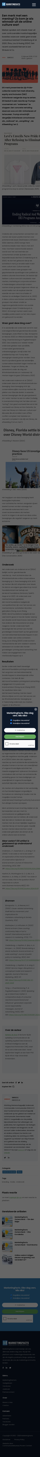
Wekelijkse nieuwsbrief (21, 723)
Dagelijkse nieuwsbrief (21, 720)
